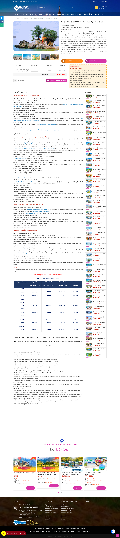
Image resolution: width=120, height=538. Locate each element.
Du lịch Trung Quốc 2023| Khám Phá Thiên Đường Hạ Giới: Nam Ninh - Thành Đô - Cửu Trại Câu (71, 473)
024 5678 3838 (18, 1)
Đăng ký (104, 1)
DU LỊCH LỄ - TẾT (88, 14)
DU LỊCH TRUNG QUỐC (62, 14)
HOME (16, 14)
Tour (60, 449)
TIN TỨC (104, 14)
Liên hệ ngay (94, 61)
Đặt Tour (30, 488)
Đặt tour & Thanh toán (58, 80)
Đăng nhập (97, 1)
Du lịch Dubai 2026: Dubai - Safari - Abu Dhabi (104, 121)
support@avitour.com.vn (31, 1)
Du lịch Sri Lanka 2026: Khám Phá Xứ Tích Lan (104, 169)
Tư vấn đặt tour (74, 61)
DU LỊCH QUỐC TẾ (49, 14)
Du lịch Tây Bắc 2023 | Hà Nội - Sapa (24, 472)
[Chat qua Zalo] (2, 18)
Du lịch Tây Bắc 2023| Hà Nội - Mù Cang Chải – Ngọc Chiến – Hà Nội (47, 473)
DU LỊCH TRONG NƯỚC (36, 14)
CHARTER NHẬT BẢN (76, 14)
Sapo (72, 536)
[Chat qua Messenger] (2, 21)
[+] (37, 69)
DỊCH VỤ (97, 14)
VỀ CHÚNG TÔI (24, 14)
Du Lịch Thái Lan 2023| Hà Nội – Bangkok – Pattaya (93, 473)
